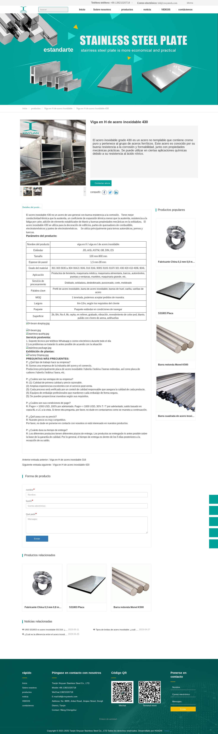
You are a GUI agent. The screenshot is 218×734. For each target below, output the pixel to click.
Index (167, 731)
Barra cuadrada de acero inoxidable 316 (177, 416)
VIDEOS (165, 9)
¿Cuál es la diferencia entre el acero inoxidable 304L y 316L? (46, 634)
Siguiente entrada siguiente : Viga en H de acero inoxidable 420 (55, 464)
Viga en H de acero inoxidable (58, 108)
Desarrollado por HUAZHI (150, 731)
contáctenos (185, 9)
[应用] (65, 10)
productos (35, 108)
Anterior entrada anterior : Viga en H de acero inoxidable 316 (54, 459)
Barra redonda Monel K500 (129, 607)
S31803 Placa (76, 607)
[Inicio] (29, 9)
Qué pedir (30, 514)
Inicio (82, 9)
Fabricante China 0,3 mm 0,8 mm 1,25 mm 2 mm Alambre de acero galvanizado (43, 607)
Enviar (37, 538)
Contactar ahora (102, 183)
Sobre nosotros (29, 687)
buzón (29, 501)
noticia (25, 696)
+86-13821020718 (110, 2)
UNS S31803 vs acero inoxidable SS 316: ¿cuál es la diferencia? (46, 629)
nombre (29, 490)
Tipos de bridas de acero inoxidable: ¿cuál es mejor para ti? (117, 629)
